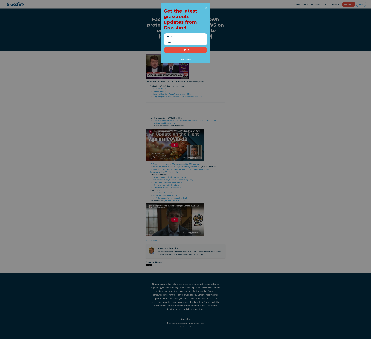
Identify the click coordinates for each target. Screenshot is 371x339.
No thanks (186, 59)
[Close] (206, 8)
